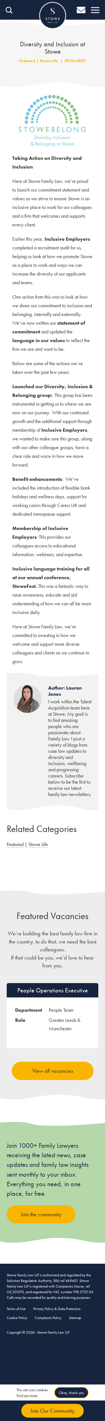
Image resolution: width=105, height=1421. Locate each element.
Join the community (41, 1214)
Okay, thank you (71, 1392)
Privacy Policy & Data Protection (57, 1308)
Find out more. (27, 1395)
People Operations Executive (52, 990)
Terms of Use (16, 1308)
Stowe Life (49, 60)
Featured (27, 60)
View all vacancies (52, 1070)
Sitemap (75, 1317)
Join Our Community (52, 1410)
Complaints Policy (48, 1317)
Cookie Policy (17, 1317)
